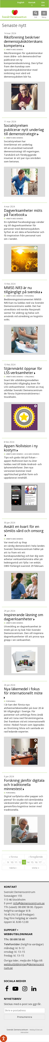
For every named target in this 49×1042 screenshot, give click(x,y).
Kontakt (31, 3)
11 (16, 862)
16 (36, 862)
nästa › (13, 867)
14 (28, 862)
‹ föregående (35, 856)
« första (13, 856)
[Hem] (14, 14)
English (20, 2)
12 (20, 862)
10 (12, 862)
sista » (35, 867)
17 (40, 862)
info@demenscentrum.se (29, 903)
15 (32, 862)
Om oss (43, 3)
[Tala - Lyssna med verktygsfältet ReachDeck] (3, 1038)
